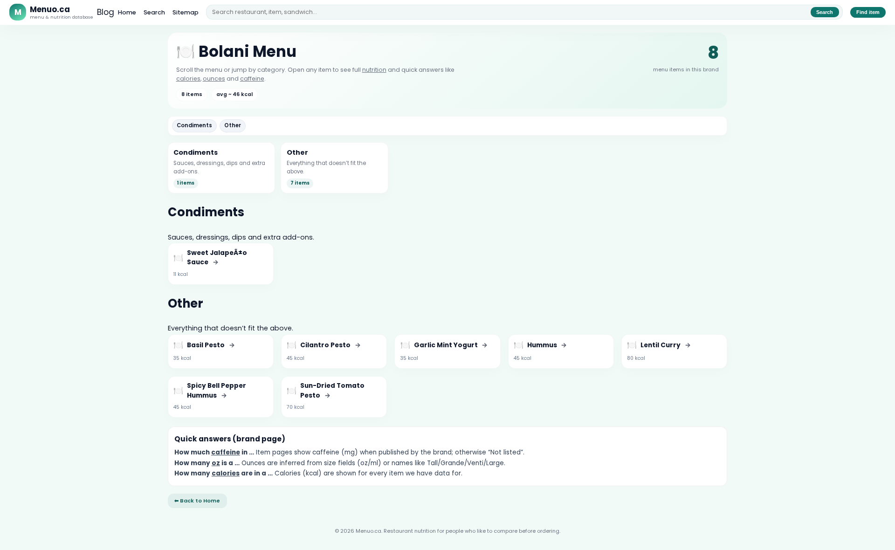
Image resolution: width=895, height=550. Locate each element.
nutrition (374, 70)
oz (216, 463)
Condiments (194, 125)
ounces (214, 78)
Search (154, 12)
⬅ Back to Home (197, 500)
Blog (105, 12)
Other (232, 125)
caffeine (252, 78)
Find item (868, 12)
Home (127, 12)
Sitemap (185, 12)
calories (188, 78)
